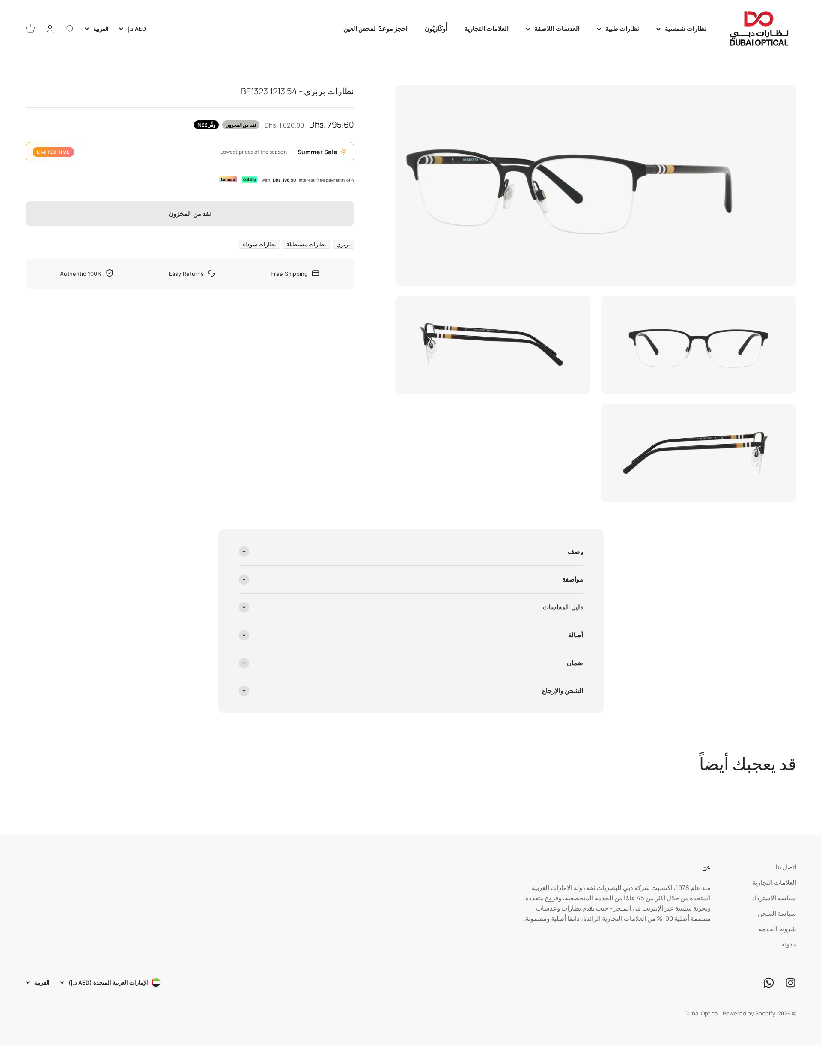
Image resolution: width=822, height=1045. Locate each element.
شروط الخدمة (777, 928)
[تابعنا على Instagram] (790, 982)
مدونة (788, 944)
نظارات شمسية (685, 28)
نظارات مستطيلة (306, 244)
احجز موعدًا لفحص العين (375, 28)
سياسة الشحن (777, 913)
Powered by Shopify (749, 1013)
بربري (343, 244)
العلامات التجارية (487, 28)
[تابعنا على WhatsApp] (768, 982)
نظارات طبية (622, 28)
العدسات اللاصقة (557, 28)
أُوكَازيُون (436, 28)
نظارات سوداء (259, 244)
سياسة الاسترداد (774, 897)
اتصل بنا (785, 867)
